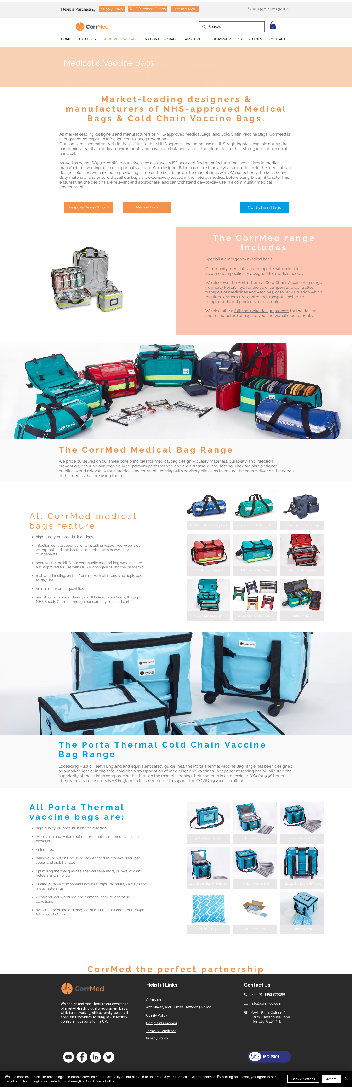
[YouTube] (68, 1057)
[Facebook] (81, 1057)
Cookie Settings (303, 1078)
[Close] (346, 1079)
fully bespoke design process (261, 310)
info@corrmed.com (266, 1003)
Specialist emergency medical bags (238, 259)
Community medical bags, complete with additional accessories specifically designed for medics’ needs (254, 271)
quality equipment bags (108, 1008)
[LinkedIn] (95, 1057)
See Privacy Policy (100, 1081)
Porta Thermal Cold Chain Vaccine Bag (274, 282)
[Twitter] (108, 1057)
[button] (272, 25)
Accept (331, 1078)
